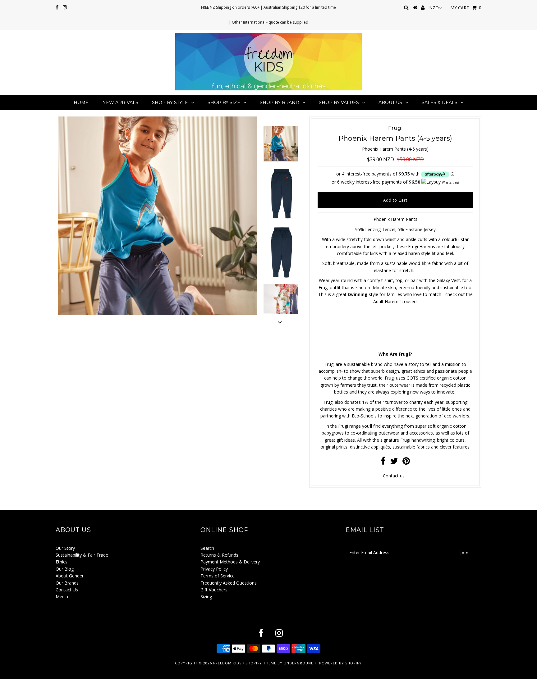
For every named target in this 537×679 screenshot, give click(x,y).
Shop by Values (339, 102)
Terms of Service (217, 576)
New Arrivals (120, 102)
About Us (390, 102)
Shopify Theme (261, 663)
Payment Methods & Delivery (230, 562)
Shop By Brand (279, 102)
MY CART (465, 8)
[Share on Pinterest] (406, 462)
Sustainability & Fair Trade (82, 555)
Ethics (61, 562)
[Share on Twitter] (394, 462)
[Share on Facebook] (383, 462)
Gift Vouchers (213, 590)
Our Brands (67, 583)
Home (81, 102)
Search (207, 548)
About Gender (70, 576)
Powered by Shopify (340, 663)
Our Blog (65, 569)
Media (62, 596)
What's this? (450, 182)
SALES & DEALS (439, 102)
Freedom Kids (227, 663)
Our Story (65, 548)
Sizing (206, 596)
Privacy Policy (214, 569)
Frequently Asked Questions (228, 583)
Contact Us (67, 590)
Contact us (394, 476)
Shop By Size (224, 102)
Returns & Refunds (219, 555)
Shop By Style (170, 102)
